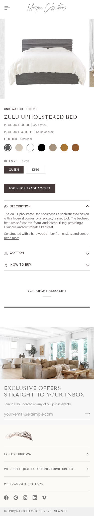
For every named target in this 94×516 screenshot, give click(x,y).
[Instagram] (25, 497)
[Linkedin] (35, 497)
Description (20, 206)
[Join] (86, 414)
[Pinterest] (16, 497)
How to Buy (20, 264)
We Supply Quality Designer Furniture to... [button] (40, 469)
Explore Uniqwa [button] (17, 454)
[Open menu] (11, 8)
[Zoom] (16, 89)
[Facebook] (6, 497)
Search (60, 511)
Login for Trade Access (29, 188)
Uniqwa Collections (21, 109)
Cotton (17, 253)
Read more (11, 238)
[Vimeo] (44, 497)
